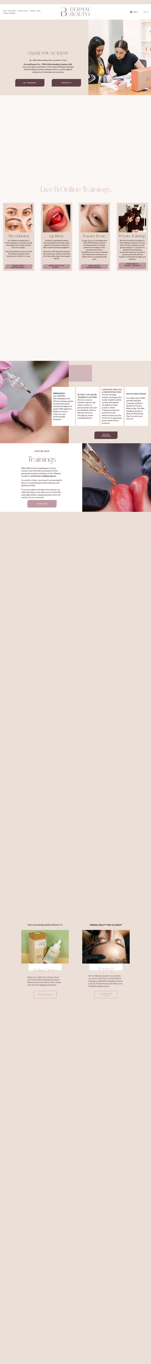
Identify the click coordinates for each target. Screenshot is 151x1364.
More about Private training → (132, 265)
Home (5, 11)
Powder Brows (87, 240)
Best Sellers (12, 11)
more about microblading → (18, 266)
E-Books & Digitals (9, 13)
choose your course (106, 994)
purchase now (45, 995)
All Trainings (29, 83)
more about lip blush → (56, 266)
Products (66, 83)
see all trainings (106, 435)
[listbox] (135, 12)
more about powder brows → (94, 266)
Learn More (42, 504)
